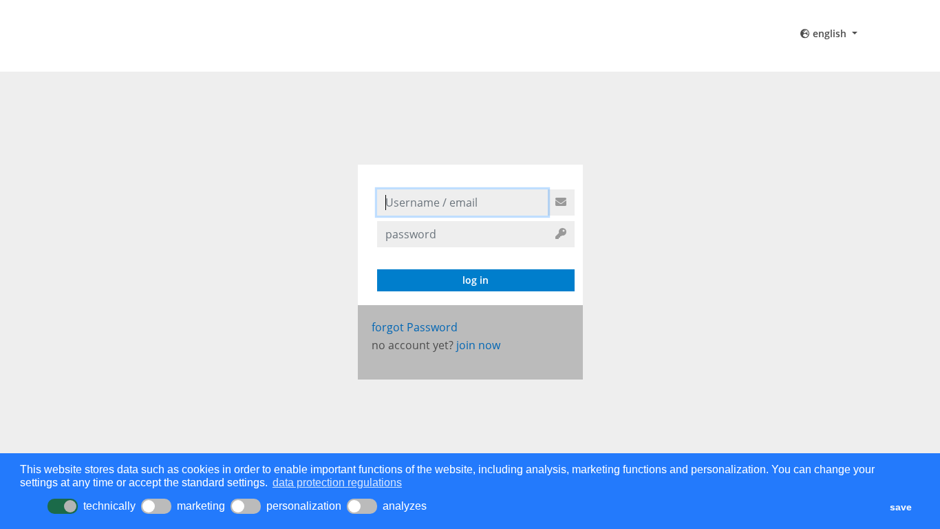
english (829, 33)
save (901, 506)
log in (475, 280)
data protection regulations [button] (337, 482)
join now (478, 345)
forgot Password (415, 327)
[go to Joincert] (199, 36)
